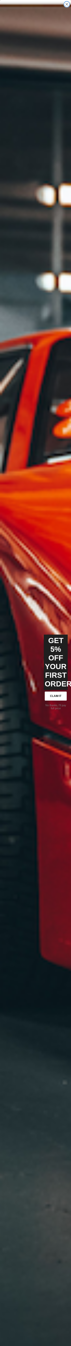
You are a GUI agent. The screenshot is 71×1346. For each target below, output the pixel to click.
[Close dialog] (67, 4)
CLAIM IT (55, 696)
